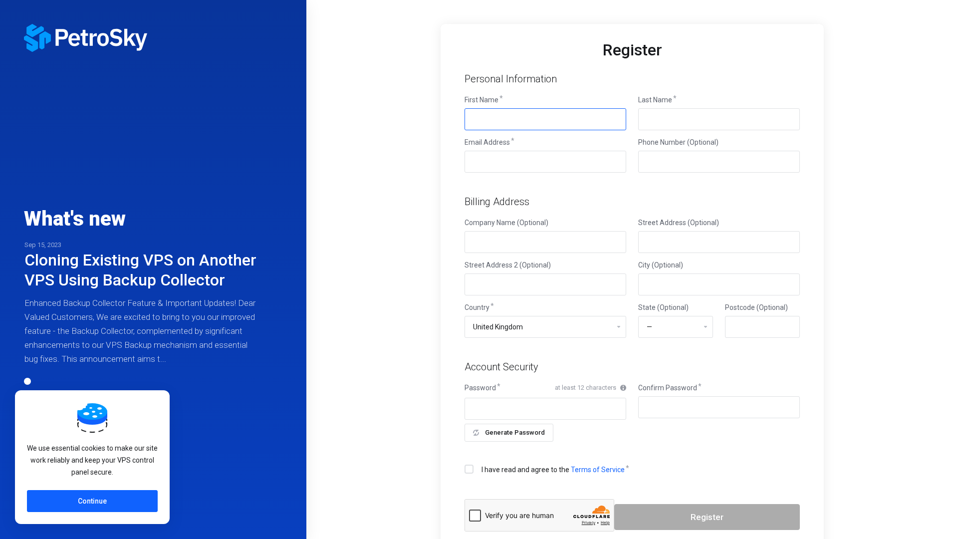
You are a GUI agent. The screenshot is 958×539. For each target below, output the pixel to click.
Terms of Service (598, 470)
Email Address (487, 142)
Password (480, 388)
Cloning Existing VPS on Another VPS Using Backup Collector (140, 270)
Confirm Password (667, 388)
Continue (92, 501)
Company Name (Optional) (506, 223)
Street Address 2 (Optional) (508, 265)
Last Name (655, 100)
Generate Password (515, 432)
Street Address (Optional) (678, 223)
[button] (27, 381)
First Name (481, 100)
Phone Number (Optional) (678, 142)
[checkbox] (469, 469)
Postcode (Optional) (756, 307)
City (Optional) (660, 265)
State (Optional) (663, 307)
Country (477, 307)
